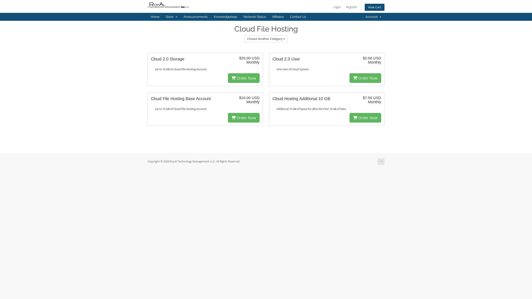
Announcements (195, 17)
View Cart (374, 7)
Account (372, 17)
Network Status (255, 17)
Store (170, 17)
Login (337, 7)
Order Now (246, 78)
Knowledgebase (225, 17)
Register (351, 7)
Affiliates (278, 17)
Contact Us (298, 17)
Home (155, 17)
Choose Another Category (265, 39)
